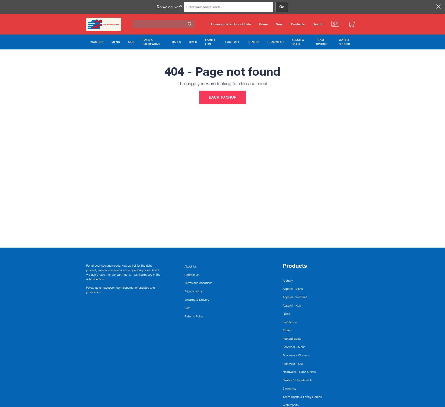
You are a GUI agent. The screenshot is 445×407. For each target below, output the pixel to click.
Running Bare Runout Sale (231, 24)
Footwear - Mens (294, 347)
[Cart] (351, 24)
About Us (190, 266)
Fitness (287, 330)
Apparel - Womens (295, 297)
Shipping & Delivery (196, 299)
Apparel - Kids (292, 305)
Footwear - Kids (293, 363)
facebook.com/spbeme (118, 287)
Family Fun (290, 322)
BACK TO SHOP (222, 97)
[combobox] (164, 24)
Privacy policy (193, 291)
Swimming (289, 388)
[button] (437, 6)
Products (298, 24)
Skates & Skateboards (297, 380)
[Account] (335, 24)
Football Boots (292, 338)
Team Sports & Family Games (302, 397)
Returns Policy (193, 316)
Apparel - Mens (293, 289)
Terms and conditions (198, 283)
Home (263, 24)
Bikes (286, 314)
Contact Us (191, 275)
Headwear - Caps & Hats (299, 372)
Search (318, 24)
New (279, 24)
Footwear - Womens (296, 355)
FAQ (187, 308)
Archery (288, 280)
